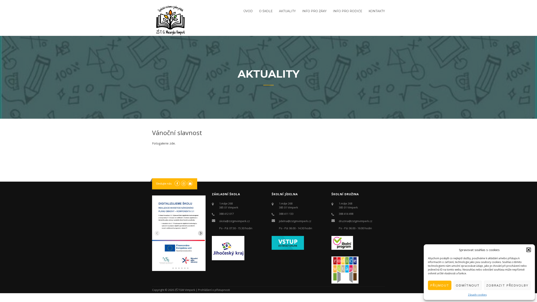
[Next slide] (200, 233)
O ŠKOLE (266, 11)
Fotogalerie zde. (164, 143)
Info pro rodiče (347, 11)
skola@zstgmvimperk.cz (234, 221)
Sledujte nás (164, 183)
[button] (529, 250)
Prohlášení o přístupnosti (214, 290)
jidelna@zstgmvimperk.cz (295, 221)
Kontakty (377, 11)
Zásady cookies (477, 295)
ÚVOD (248, 11)
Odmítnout (468, 285)
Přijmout (439, 285)
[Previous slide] (157, 233)
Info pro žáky (314, 11)
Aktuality (287, 11)
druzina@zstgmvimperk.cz (355, 221)
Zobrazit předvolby (507, 285)
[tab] (170, 268)
